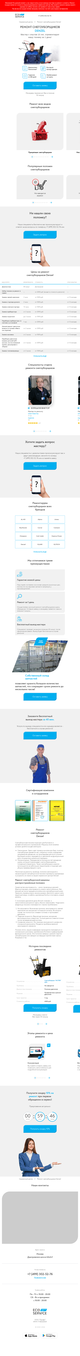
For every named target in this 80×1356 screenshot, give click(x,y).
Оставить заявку (40, 85)
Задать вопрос (40, 234)
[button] (32, 156)
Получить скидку (40, 1007)
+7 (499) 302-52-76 (44, 16)
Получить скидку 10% (40, 1129)
